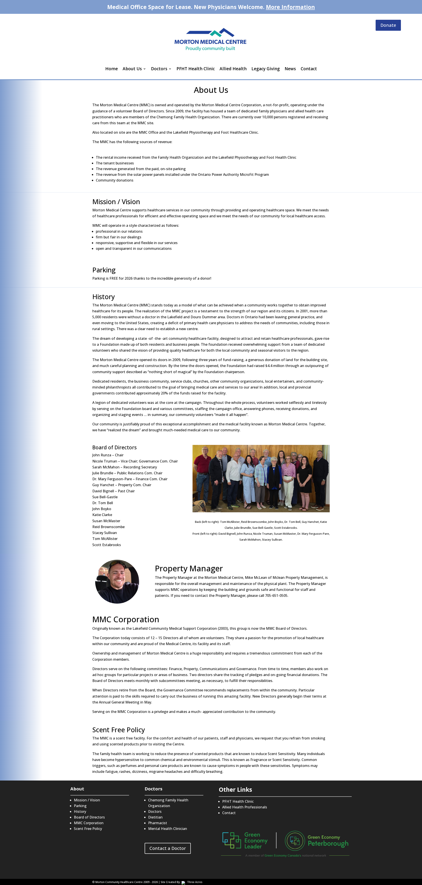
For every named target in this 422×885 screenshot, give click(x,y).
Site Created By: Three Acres (181, 882)
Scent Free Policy (88, 828)
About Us (132, 69)
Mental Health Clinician (167, 828)
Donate (388, 25)
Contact (309, 69)
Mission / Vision (87, 800)
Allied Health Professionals (244, 807)
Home (111, 69)
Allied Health (233, 69)
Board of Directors (89, 817)
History (80, 811)
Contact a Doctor (167, 848)
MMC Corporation (89, 822)
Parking (80, 805)
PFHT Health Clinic (195, 69)
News (290, 69)
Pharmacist (157, 822)
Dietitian (155, 817)
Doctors (159, 69)
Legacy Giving (265, 69)
